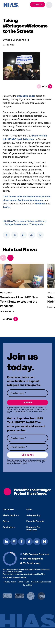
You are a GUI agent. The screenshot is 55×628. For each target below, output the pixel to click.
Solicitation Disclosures (41, 582)
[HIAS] (27, 492)
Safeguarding (33, 515)
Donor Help (27, 585)
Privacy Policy (10, 582)
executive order (26, 95)
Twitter (7, 207)
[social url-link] (31, 235)
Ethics (6, 521)
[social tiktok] (29, 541)
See (7, 319)
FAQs (29, 509)
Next (10, 258)
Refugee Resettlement (16, 224)
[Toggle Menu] (49, 5)
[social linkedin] (23, 235)
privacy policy (20, 411)
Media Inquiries (11, 515)
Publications (9, 527)
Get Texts (28, 455)
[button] (50, 86)
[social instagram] (13, 541)
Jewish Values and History (33, 221)
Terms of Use (23, 582)
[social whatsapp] (40, 235)
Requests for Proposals (33, 528)
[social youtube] (36, 541)
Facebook (40, 203)
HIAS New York (10, 221)
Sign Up (27, 402)
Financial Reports (35, 521)
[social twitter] (14, 235)
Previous (3, 258)
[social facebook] (6, 235)
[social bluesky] (44, 541)
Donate (37, 4)
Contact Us (8, 509)
